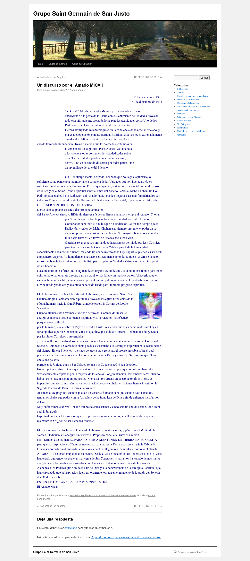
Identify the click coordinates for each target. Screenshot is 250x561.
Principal (181, 113)
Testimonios (182, 127)
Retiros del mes (184, 120)
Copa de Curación (82, 64)
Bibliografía (182, 88)
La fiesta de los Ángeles (51, 77)
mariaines (81, 90)
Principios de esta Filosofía (189, 116)
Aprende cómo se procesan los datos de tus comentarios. (126, 537)
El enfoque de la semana (188, 102)
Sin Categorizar (184, 124)
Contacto (181, 92)
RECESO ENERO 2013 (148, 77)
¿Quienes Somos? (57, 64)
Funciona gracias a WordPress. (192, 551)
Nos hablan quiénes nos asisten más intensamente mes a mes (103, 495)
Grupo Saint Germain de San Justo (81, 13)
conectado (70, 528)
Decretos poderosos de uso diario (192, 95)
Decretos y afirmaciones (188, 99)
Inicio (41, 64)
